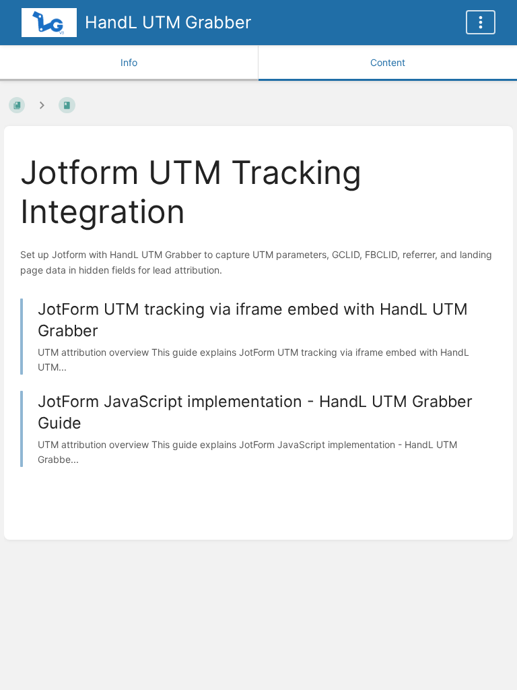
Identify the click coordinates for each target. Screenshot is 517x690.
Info (128, 62)
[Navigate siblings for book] (42, 104)
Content (387, 62)
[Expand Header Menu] (480, 22)
